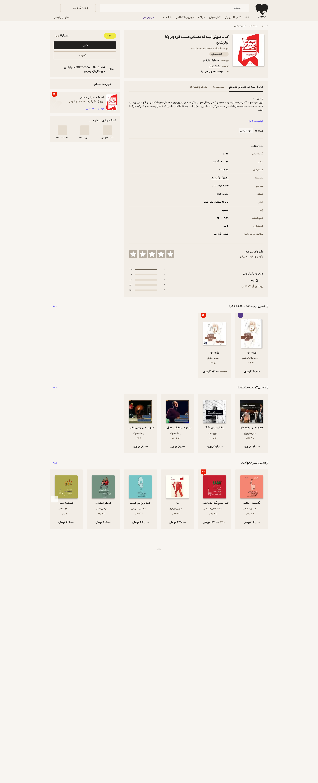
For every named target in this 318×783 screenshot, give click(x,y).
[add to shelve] (107, 130)
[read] (62, 130)
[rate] (170, 254)
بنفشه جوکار (214, 66)
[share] (155, 72)
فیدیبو (265, 25)
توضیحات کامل (255, 121)
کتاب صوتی (253, 25)
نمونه (82, 55)
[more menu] (131, 72)
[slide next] (54, 499)
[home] (261, 11)
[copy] (57, 69)
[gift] (147, 72)
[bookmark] (139, 72)
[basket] (64, 8)
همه (55, 306)
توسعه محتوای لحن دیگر (211, 71)
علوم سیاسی (240, 26)
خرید (85, 45)
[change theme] (54, 8)
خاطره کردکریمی (220, 186)
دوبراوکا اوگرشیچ (211, 60)
